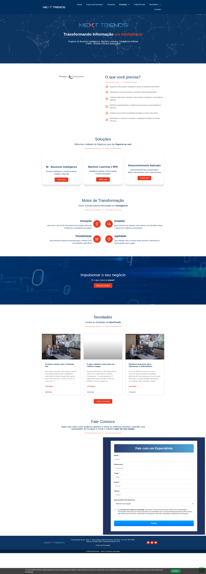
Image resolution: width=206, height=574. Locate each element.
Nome (116, 455)
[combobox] (154, 503)
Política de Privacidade (103, 545)
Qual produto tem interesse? (124, 500)
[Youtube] (155, 542)
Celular (117, 491)
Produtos (123, 4)
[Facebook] (152, 542)
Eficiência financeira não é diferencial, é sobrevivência (140, 365)
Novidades (153, 4)
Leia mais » (49, 386)
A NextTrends (139, 4)
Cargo (117, 473)
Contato (157, 9)
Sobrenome (118, 464)
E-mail (117, 482)
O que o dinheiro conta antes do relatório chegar (100, 365)
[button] (154, 523)
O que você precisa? (94, 4)
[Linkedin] (148, 542)
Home (79, 4)
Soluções (111, 4)
